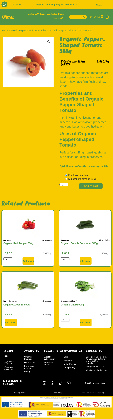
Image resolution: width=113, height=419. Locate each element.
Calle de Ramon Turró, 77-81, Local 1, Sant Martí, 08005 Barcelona (96, 360)
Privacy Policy (19, 393)
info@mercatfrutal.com (96, 370)
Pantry (61, 14)
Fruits (42, 14)
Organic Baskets (28, 358)
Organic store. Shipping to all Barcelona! (56, 4)
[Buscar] (84, 17)
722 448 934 (16, 4)
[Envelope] (68, 383)
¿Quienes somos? (9, 362)
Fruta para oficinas (29, 367)
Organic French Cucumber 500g (79, 243)
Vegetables (52, 14)
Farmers (68, 360)
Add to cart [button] (28, 261)
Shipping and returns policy (93, 393)
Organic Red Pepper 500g (18, 243)
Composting (69, 367)
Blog (66, 357)
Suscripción (58, 18)
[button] (48, 41)
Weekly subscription (49, 358)
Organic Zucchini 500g (16, 304)
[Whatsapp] (4, 4)
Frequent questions (8, 368)
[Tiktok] (60, 383)
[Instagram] (44, 383)
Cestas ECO (33, 14)
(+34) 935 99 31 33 (95, 366)
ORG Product (70, 364)
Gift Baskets (29, 362)
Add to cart (91, 186)
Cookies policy (56, 393)
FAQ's (99, 4)
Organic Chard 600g (72, 304)
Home (5, 30)
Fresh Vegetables (21, 30)
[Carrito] (107, 17)
